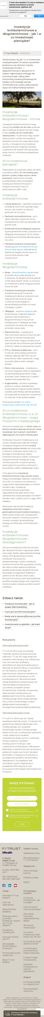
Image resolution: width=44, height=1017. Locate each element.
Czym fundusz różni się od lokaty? (32, 908)
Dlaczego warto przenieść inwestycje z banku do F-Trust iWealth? (11, 920)
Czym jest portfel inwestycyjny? (20, 612)
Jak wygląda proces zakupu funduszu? (9, 946)
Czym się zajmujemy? (8, 903)
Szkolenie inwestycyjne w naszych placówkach (30, 967)
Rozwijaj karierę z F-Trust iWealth (31, 859)
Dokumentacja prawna (30, 872)
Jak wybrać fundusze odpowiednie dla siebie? (31, 917)
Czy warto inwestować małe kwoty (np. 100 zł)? (32, 934)
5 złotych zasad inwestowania (30, 958)
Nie (25, 16)
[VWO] (9, 16)
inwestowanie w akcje (22, 272)
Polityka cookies (30, 878)
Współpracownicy (31, 853)
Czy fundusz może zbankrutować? (32, 942)
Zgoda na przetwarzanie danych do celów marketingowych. (23, 816)
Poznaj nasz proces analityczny (11, 954)
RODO (26, 882)
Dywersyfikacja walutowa (30, 990)
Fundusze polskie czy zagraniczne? (31, 983)
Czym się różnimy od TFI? (10, 938)
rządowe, (28, 311)
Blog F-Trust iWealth (8, 961)
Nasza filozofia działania (9, 910)
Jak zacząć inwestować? (29, 926)
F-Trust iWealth (11, 53)
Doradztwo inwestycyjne (8, 931)
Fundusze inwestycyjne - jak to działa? (31, 900)
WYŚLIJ (22, 824)
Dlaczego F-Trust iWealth (10, 896)
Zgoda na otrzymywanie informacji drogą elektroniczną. (23, 810)
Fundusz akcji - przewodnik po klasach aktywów (31, 950)
